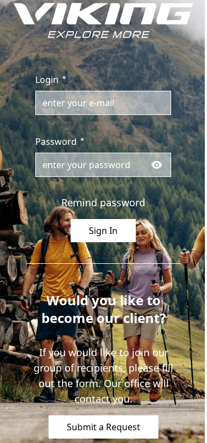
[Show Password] (156, 165)
